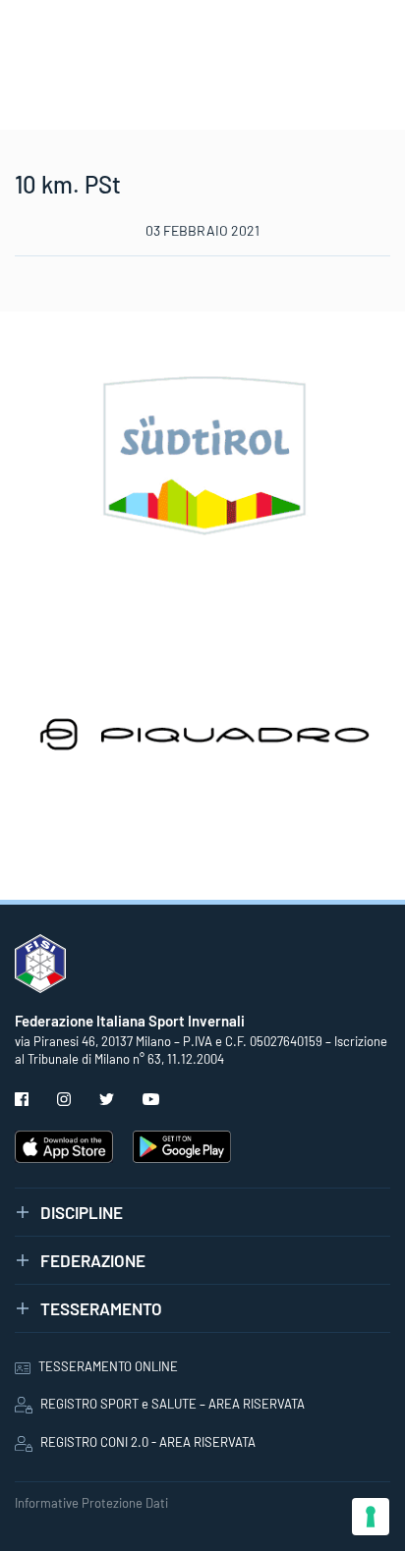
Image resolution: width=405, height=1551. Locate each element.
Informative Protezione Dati (91, 1503)
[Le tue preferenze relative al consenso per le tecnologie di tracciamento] (370, 1516)
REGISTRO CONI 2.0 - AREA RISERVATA (148, 1442)
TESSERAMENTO (101, 1308)
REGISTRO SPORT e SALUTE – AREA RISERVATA (172, 1404)
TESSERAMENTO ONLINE (108, 1366)
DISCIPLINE (81, 1212)
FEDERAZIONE (92, 1260)
